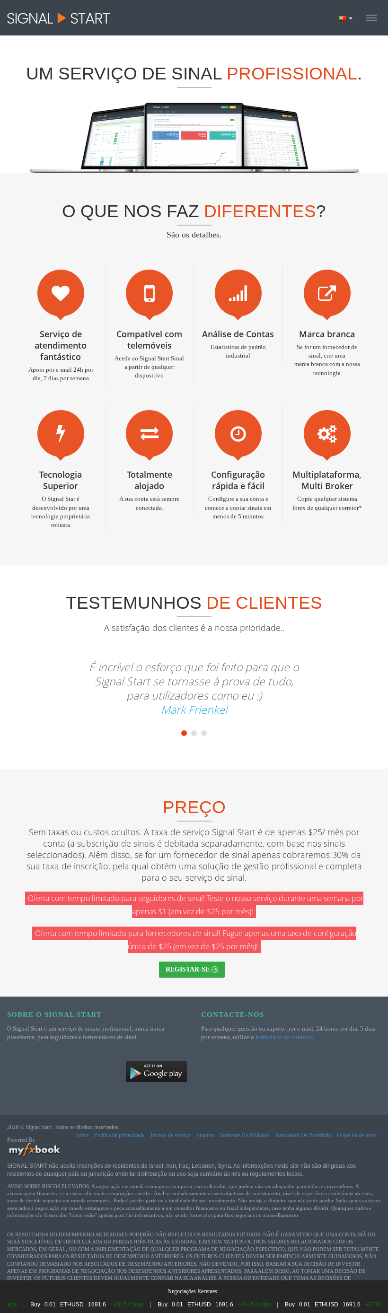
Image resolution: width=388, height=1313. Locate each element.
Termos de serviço (170, 1135)
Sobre (81, 1135)
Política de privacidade (119, 1135)
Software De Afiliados (245, 1135)
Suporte (205, 1135)
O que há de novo (357, 1135)
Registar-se (189, 969)
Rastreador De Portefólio (303, 1135)
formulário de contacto (285, 1037)
